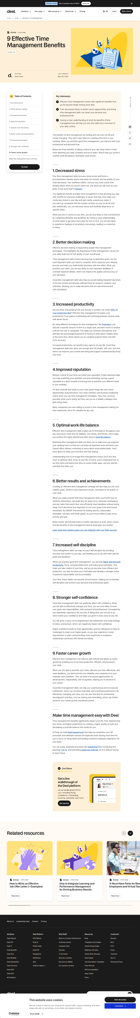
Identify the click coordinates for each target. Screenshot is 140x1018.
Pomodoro (106, 324)
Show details (34, 1014)
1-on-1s (64, 750)
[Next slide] (130, 833)
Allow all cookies (120, 1000)
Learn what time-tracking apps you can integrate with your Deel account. (85, 530)
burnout (78, 189)
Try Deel (24, 167)
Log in (114, 11)
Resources (69, 11)
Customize (119, 1006)
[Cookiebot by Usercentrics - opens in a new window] (14, 1013)
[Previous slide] (123, 833)
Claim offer (86, 3)
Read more (16, 896)
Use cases (38, 11)
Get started (64, 803)
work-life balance (103, 437)
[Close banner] (131, 3)
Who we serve (53, 11)
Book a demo (126, 11)
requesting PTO (95, 747)
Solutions (24, 11)
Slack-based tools (76, 732)
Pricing (82, 11)
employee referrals (89, 750)
